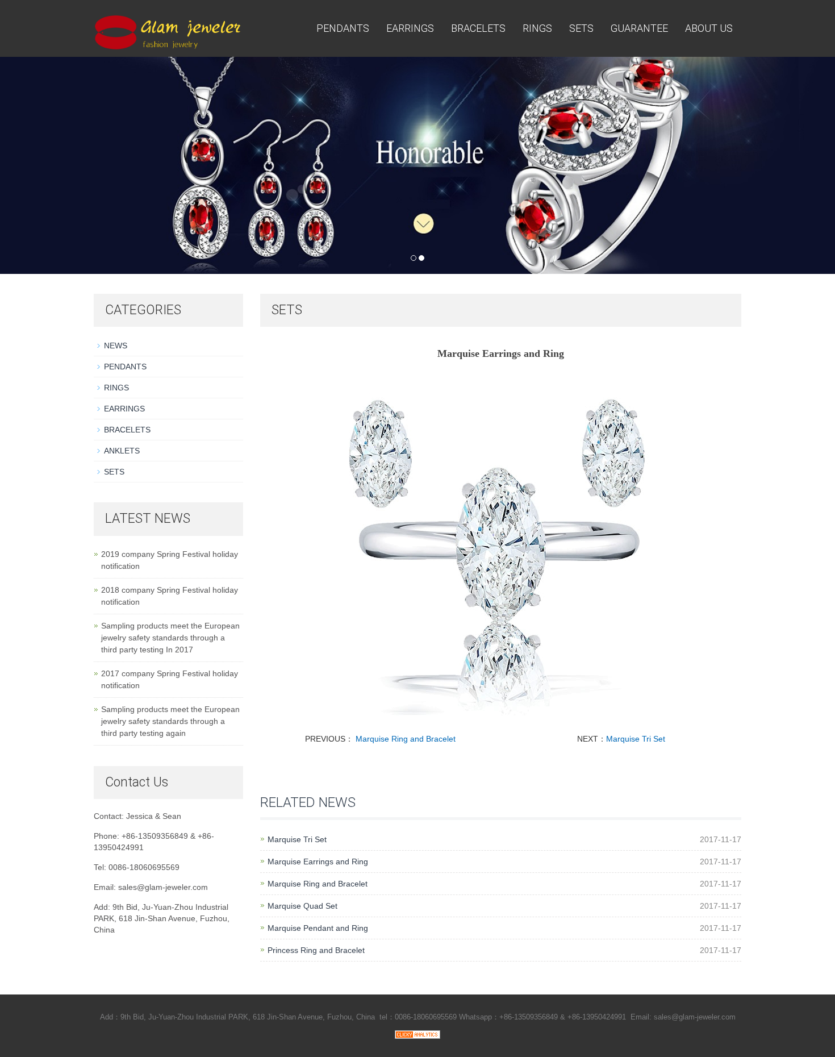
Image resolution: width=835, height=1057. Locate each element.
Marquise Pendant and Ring (318, 928)
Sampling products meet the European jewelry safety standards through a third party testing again (170, 721)
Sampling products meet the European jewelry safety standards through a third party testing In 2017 (170, 637)
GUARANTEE (639, 28)
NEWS (115, 345)
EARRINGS (410, 28)
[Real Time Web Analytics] (417, 1034)
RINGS (537, 28)
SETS (581, 28)
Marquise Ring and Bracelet (406, 738)
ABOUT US (709, 28)
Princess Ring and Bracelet (316, 950)
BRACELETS (478, 28)
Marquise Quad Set (302, 905)
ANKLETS (122, 450)
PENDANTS (342, 28)
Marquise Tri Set (635, 738)
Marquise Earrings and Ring (318, 861)
